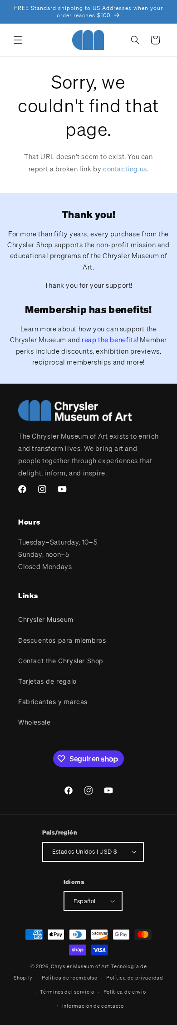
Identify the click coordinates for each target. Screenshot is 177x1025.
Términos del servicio (67, 992)
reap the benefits (109, 339)
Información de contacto (93, 1006)
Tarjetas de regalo (47, 681)
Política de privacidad (134, 978)
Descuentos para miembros (62, 640)
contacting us (125, 168)
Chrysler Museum (46, 619)
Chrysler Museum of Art (80, 966)
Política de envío (124, 992)
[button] (18, 40)
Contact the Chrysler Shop (60, 661)
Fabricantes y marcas (53, 701)
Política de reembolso (70, 978)
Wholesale (34, 722)
